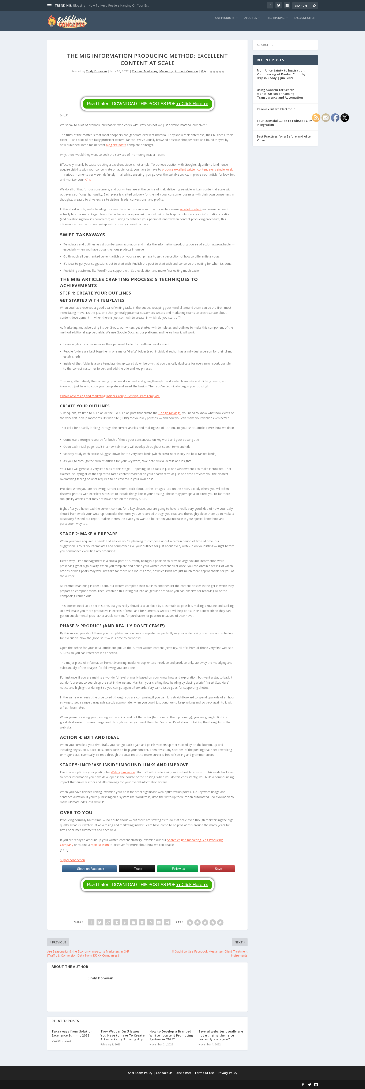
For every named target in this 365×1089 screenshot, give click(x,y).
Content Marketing (145, 71)
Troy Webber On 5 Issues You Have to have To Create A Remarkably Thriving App (122, 1035)
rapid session (100, 845)
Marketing (166, 71)
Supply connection (72, 860)
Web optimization (123, 772)
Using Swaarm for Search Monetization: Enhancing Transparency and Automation (280, 93)
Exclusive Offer (304, 18)
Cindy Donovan (96, 71)
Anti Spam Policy (140, 1073)
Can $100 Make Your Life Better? (95, 5)
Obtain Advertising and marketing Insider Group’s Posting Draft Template (110, 396)
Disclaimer (183, 1073)
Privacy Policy (227, 1073)
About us (250, 18)
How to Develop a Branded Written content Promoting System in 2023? (171, 1035)
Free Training (276, 18)
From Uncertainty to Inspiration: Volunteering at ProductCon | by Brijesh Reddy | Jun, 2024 (281, 74)
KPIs (88, 180)
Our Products (224, 18)
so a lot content (191, 209)
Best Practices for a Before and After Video (284, 138)
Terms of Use (204, 1073)
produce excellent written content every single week (197, 169)
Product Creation (186, 71)
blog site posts (116, 145)
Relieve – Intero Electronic (276, 109)
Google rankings (169, 413)
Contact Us (164, 1073)
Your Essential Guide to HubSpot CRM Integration (284, 123)
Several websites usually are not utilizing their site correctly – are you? (221, 1035)
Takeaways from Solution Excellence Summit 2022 (72, 1033)
